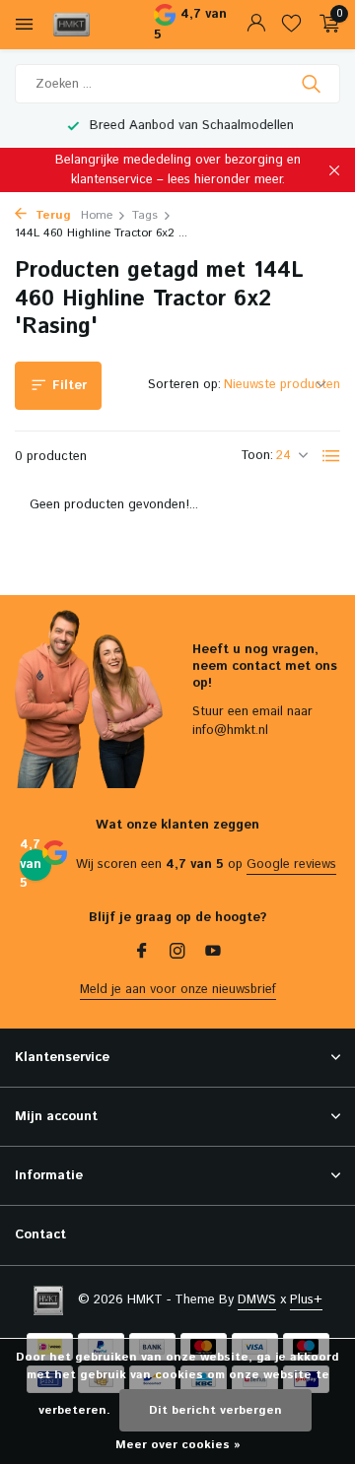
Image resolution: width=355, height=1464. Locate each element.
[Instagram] (177, 953)
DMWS (257, 1300)
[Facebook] (142, 953)
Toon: (257, 455)
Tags (145, 215)
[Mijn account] (256, 25)
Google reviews (291, 864)
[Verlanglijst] (291, 25)
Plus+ (306, 1300)
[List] (331, 456)
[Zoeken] (313, 84)
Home (96, 215)
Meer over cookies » (178, 1444)
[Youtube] (213, 953)
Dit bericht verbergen (215, 1410)
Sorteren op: (184, 384)
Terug (51, 215)
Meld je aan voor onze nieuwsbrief (178, 989)
